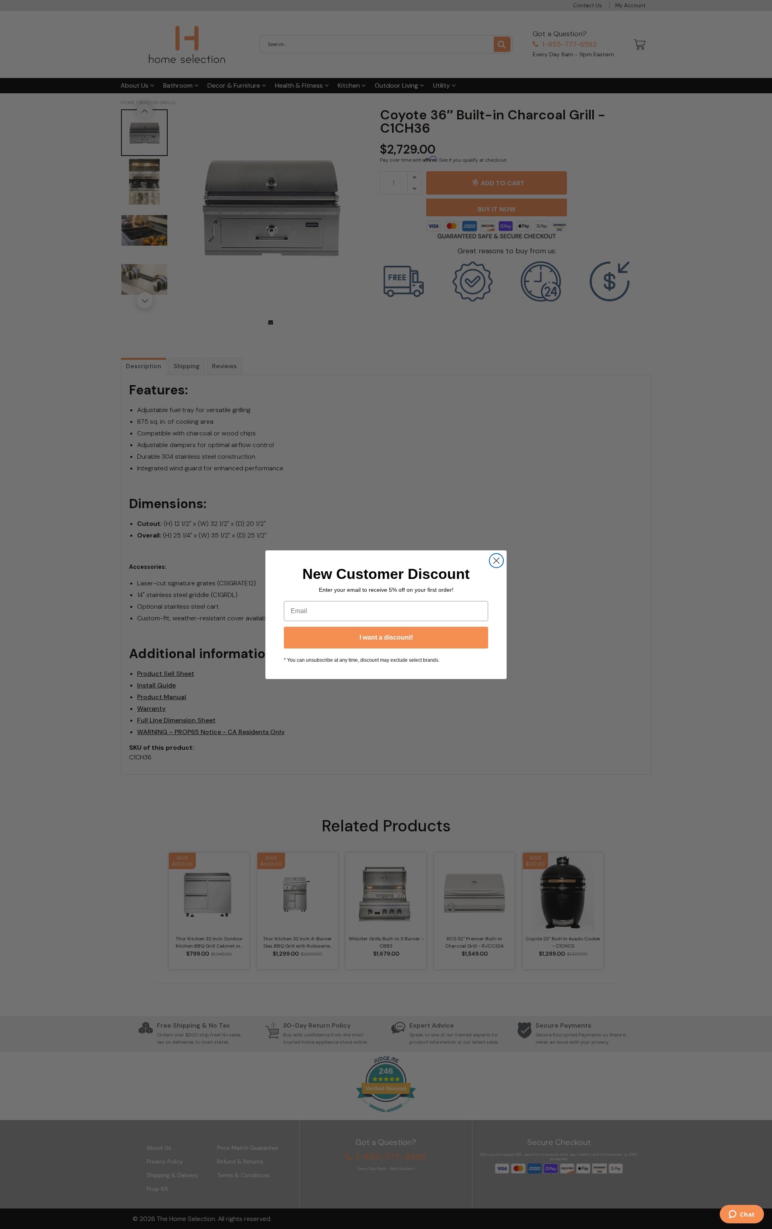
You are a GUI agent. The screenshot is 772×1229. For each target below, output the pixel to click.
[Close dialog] (496, 561)
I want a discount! (386, 637)
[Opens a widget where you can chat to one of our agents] (741, 1215)
